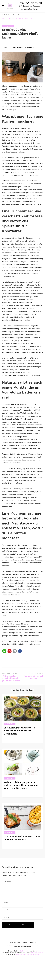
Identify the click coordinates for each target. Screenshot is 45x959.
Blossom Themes (37, 953)
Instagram (21, 940)
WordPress (20, 954)
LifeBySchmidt (29, 3)
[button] (4, 651)
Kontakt (11, 940)
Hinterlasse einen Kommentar (24, 47)
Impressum (33, 942)
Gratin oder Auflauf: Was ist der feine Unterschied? (22, 838)
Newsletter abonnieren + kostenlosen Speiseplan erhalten (22, 945)
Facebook (32, 940)
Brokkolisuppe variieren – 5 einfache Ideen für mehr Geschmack (19, 731)
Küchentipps (8, 26)
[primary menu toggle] (3, 6)
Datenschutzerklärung (31, 954)
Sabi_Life (7, 47)
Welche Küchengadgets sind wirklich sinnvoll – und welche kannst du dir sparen (21, 785)
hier (15, 644)
